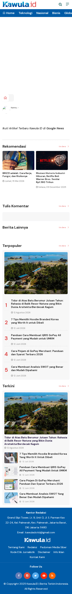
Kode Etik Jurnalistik (23, 552)
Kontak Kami (37, 557)
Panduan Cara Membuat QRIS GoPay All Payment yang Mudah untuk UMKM (36, 337)
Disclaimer (44, 552)
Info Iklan (59, 552)
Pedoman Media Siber (53, 547)
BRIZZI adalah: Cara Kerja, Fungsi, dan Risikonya (17, 175)
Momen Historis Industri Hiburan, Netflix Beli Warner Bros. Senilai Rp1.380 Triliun (50, 178)
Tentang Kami (16, 547)
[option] (19, 168)
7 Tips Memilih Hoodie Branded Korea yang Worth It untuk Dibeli (35, 321)
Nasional (42, 13)
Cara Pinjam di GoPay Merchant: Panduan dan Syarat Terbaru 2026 (37, 352)
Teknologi (25, 13)
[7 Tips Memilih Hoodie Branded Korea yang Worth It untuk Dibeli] (11, 457)
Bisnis (56, 13)
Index (63, 146)
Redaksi (32, 547)
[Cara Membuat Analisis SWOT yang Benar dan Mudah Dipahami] (11, 497)
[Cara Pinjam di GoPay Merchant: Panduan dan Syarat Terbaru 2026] (11, 484)
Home (10, 13)
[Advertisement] (36, 56)
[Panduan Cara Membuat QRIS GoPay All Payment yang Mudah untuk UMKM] (11, 471)
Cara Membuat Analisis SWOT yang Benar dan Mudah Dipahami (37, 368)
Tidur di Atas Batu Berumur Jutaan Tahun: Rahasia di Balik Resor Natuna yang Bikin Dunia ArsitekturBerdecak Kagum (37, 304)
